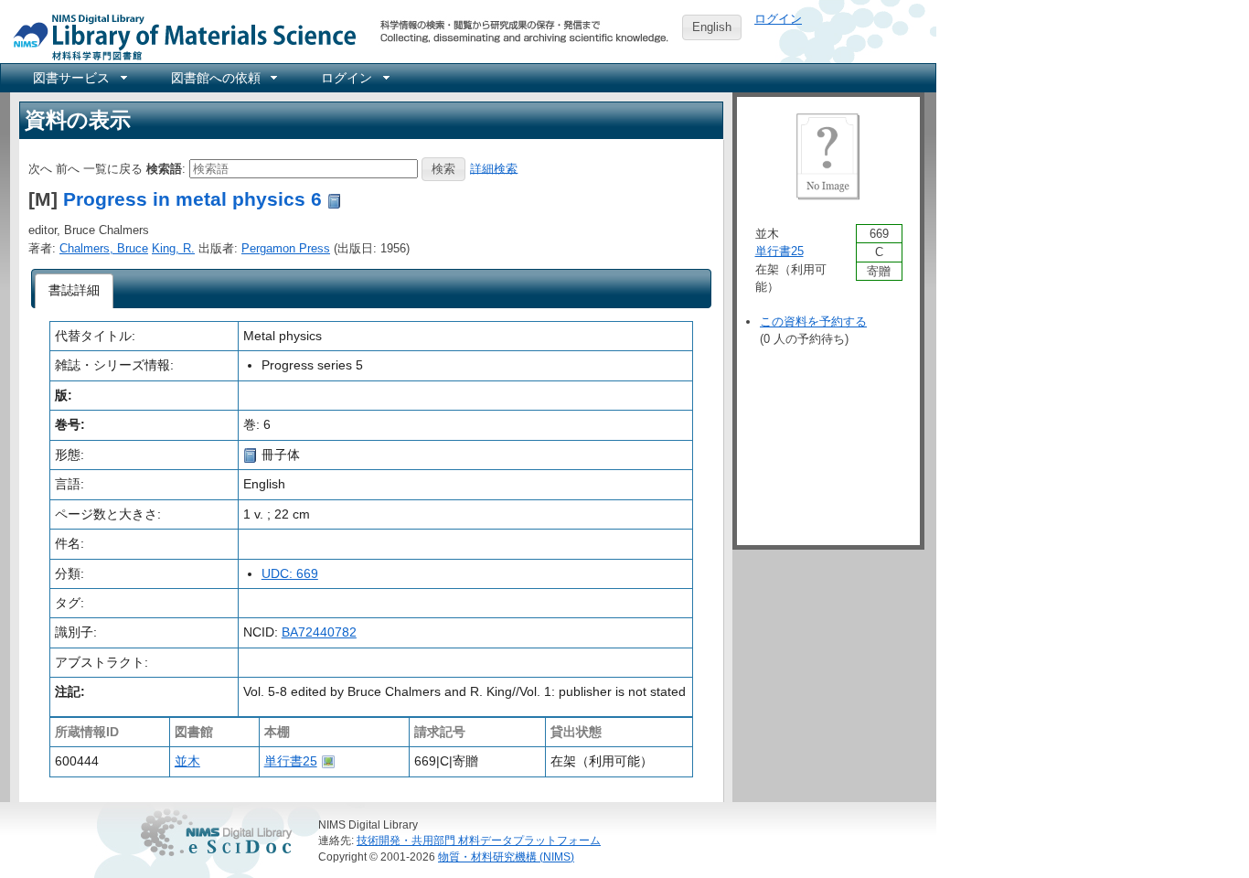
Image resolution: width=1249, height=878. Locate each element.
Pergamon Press (285, 248)
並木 (187, 761)
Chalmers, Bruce (103, 248)
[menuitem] (78, 77)
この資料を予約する (813, 321)
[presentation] (74, 290)
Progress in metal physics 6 (192, 198)
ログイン (778, 19)
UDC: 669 (290, 573)
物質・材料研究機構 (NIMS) (506, 856)
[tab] (74, 290)
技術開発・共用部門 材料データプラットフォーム (479, 840)
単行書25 (290, 761)
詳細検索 (494, 168)
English (711, 27)
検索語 (164, 168)
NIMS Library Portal (179, 36)
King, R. (173, 248)
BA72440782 (319, 632)
